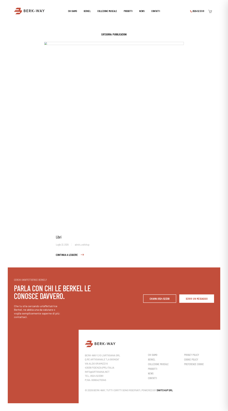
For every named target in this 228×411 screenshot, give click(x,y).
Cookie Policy (191, 359)
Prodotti (128, 10)
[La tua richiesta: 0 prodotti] (211, 11)
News (142, 10)
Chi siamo (152, 354)
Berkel (87, 10)
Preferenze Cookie (194, 364)
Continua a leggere (67, 254)
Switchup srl (165, 390)
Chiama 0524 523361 (160, 298)
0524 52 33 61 (198, 10)
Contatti (155, 10)
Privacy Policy (191, 354)
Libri (58, 236)
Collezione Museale (107, 10)
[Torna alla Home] (29, 11)
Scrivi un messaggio (197, 298)
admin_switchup (82, 244)
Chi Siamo (72, 10)
